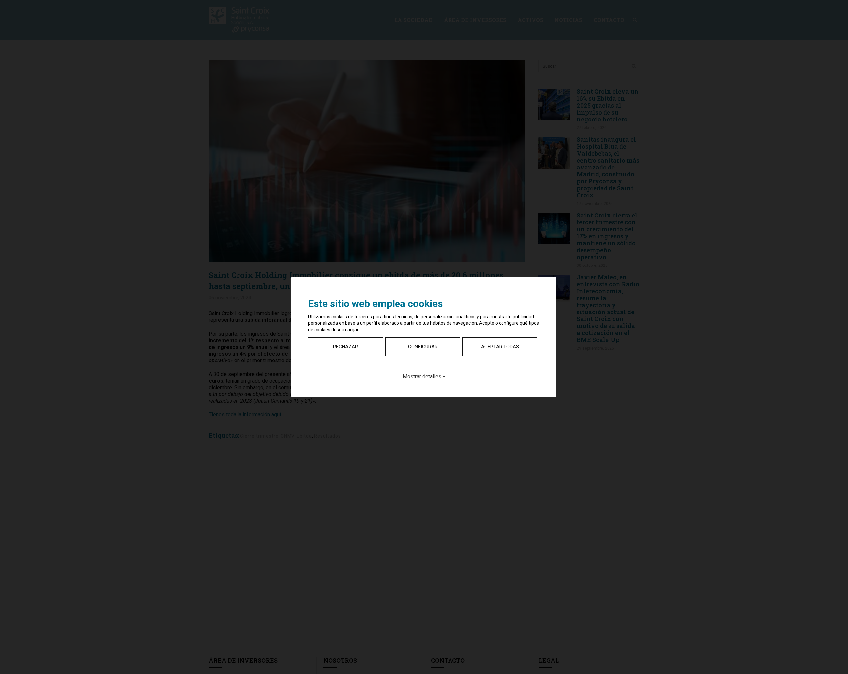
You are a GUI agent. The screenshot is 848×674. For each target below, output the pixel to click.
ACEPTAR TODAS (500, 347)
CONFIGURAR (423, 347)
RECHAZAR (345, 347)
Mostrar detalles (423, 376)
